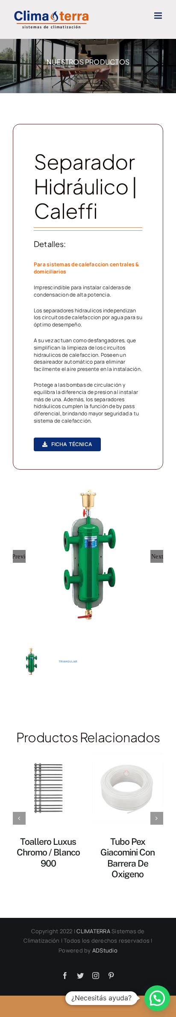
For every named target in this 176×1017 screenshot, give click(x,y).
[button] (157, 998)
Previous (19, 556)
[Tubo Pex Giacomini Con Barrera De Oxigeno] (127, 787)
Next (157, 556)
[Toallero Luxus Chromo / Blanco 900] (48, 787)
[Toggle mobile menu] (158, 15)
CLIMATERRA (93, 931)
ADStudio (104, 950)
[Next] (156, 818)
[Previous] (19, 818)
